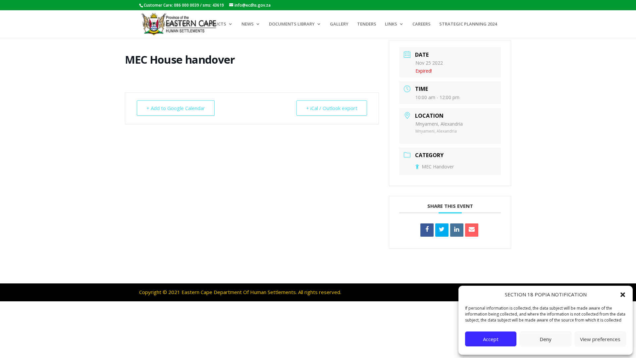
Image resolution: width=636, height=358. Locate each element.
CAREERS (421, 24)
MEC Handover (438, 166)
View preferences (600, 339)
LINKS (391, 24)
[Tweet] (442, 230)
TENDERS (366, 24)
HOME (150, 24)
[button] (622, 294)
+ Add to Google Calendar (175, 108)
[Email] (471, 230)
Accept (491, 339)
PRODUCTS (214, 24)
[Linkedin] (456, 230)
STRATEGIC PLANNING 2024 (468, 24)
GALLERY (339, 24)
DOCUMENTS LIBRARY (292, 24)
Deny (546, 339)
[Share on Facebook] (427, 230)
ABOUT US (177, 24)
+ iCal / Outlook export (331, 108)
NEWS (247, 24)
